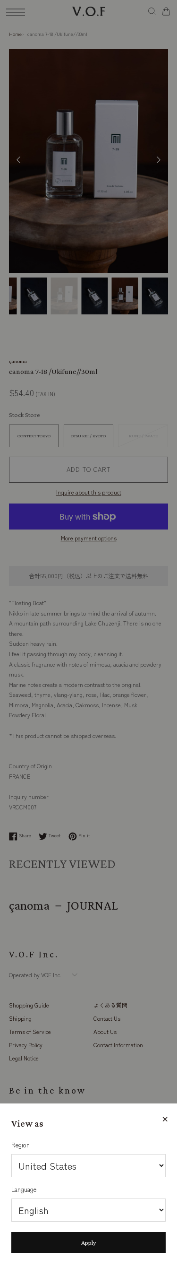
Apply (88, 1242)
